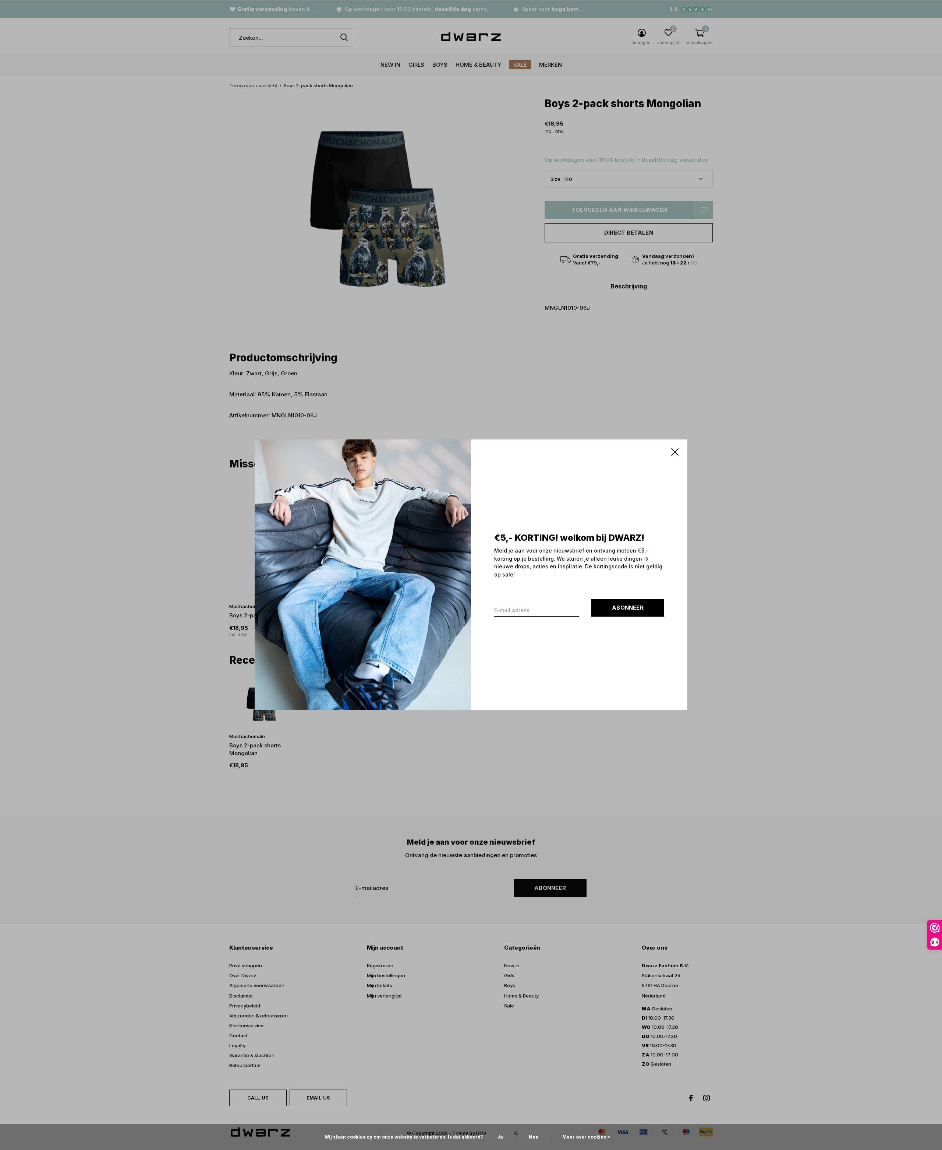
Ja (500, 1137)
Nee (533, 1137)
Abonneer (628, 607)
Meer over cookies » (586, 1137)
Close (674, 451)
